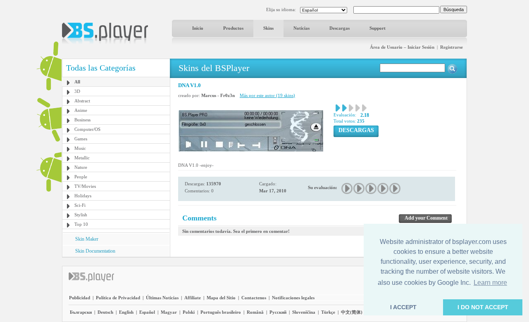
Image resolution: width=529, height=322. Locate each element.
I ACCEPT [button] (403, 307)
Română (255, 312)
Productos (233, 28)
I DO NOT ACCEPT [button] (483, 307)
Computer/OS (87, 129)
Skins (268, 28)
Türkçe (328, 312)
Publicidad (79, 297)
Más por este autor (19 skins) (267, 95)
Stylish (80, 214)
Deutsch (105, 312)
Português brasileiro (220, 312)
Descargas (339, 28)
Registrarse (451, 47)
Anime (80, 110)
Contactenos (253, 297)
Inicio (197, 28)
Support (377, 28)
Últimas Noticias (162, 297)
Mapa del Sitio (221, 297)
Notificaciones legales (293, 297)
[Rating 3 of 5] (371, 188)
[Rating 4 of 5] (383, 188)
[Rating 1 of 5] (347, 188)
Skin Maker (86, 239)
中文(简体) (351, 312)
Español (147, 312)
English (126, 312)
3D (77, 91)
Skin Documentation (95, 251)
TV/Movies (85, 186)
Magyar (169, 312)
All (77, 81)
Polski (189, 312)
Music (80, 148)
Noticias (301, 28)
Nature (80, 167)
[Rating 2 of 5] (359, 188)
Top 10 (81, 224)
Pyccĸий (277, 312)
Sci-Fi (80, 205)
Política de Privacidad (118, 297)
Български (81, 312)
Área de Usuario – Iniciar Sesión (402, 47)
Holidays (82, 195)
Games (80, 138)
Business (82, 119)
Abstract (82, 100)
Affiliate (192, 297)
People (80, 176)
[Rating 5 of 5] (395, 188)
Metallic (82, 157)
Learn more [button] (490, 282)
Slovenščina (303, 312)
